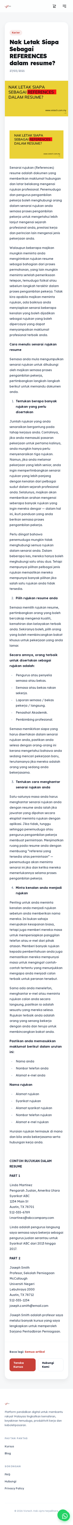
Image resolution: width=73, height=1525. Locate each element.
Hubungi (10, 1481)
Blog (8, 1453)
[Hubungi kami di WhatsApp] (65, 1516)
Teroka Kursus (18, 1365)
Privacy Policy (14, 1488)
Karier (16, 32)
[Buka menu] (64, 6)
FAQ (7, 1474)
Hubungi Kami (48, 1365)
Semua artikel (35, 1352)
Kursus (9, 1446)
